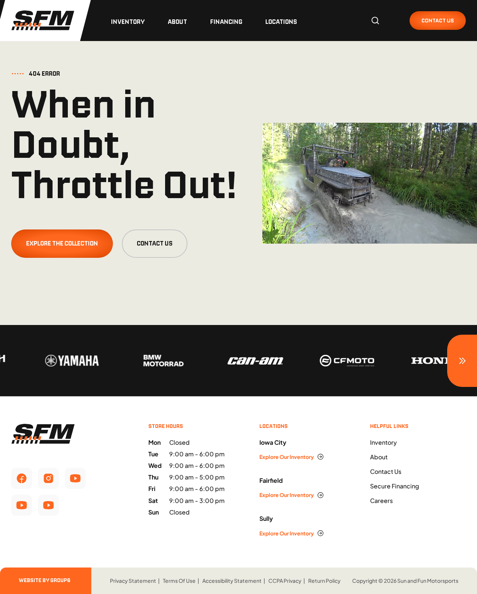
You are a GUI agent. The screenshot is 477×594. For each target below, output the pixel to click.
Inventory (128, 22)
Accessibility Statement (232, 580)
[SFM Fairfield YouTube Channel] (21, 505)
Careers (381, 500)
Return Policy (324, 580)
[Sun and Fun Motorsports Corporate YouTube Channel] (75, 478)
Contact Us (155, 243)
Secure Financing (394, 486)
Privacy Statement (133, 580)
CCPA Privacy (284, 580)
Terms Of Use (179, 580)
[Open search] (375, 20)
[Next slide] (462, 361)
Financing (226, 21)
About (177, 21)
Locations (281, 21)
